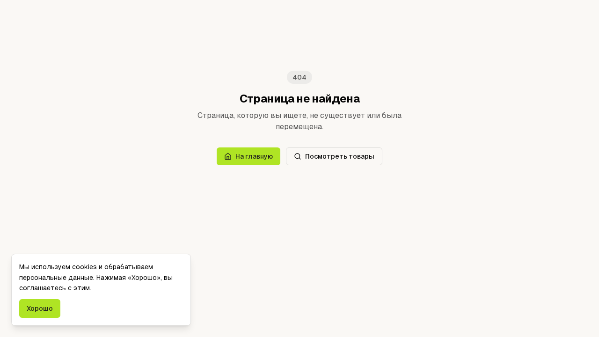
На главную (254, 156)
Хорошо (40, 308)
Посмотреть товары (339, 156)
